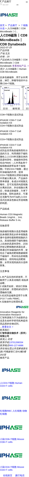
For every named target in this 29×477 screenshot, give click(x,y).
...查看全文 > (6, 327)
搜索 (17, 4)
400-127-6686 (16, 345)
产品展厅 (12, 25)
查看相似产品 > (20, 66)
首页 (2, 25)
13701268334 (16, 342)
